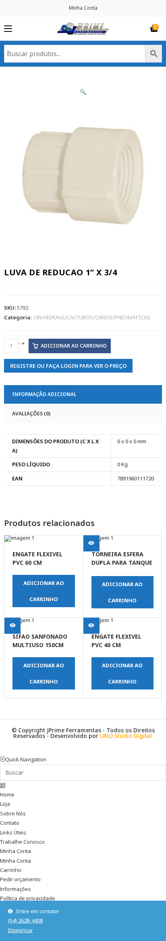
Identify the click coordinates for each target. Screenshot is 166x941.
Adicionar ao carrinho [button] (43, 591)
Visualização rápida (12, 553)
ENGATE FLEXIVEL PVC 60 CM (37, 558)
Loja (5, 803)
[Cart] (154, 29)
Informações (15, 889)
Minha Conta (83, 7)
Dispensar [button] (20, 930)
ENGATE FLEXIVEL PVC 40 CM (116, 641)
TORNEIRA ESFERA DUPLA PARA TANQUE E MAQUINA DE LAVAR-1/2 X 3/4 (121, 559)
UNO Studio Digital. (126, 736)
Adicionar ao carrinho (74, 345)
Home (7, 794)
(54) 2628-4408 (25, 920)
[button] (83, 91)
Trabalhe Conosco (22, 841)
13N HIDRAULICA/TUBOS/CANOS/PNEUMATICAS (91, 317)
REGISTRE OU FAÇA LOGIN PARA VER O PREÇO (68, 365)
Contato (9, 822)
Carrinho (10, 870)
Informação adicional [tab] (44, 394)
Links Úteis (13, 832)
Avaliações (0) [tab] (31, 413)
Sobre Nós (13, 813)
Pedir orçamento (20, 879)
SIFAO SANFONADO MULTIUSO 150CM (39, 641)
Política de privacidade (27, 898)
